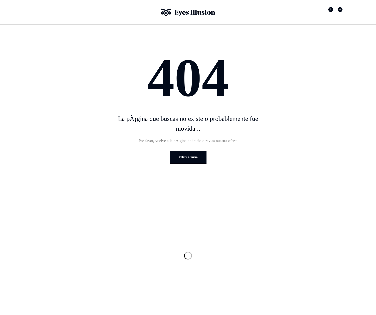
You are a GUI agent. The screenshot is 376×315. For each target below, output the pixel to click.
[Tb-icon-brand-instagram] (55, 250)
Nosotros (205, 238)
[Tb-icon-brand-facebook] (37, 250)
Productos (124, 238)
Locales (204, 247)
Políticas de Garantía (296, 255)
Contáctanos (208, 255)
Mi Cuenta (124, 247)
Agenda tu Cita (210, 264)
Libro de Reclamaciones (299, 273)
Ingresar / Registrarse (318, 12)
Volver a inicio (188, 157)
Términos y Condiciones (299, 247)
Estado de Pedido (130, 255)
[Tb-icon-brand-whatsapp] (46, 250)
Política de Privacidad (297, 238)
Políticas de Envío (294, 264)
